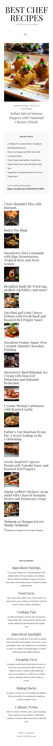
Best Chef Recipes (26, 13)
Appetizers (18, 105)
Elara (21, 733)
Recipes (25, 105)
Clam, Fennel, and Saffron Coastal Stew (24, 160)
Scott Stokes (27, 109)
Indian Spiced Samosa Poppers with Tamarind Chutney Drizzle (26, 117)
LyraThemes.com (30, 736)
